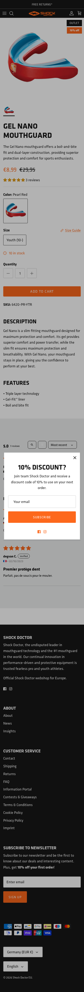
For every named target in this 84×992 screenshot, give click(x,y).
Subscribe (42, 517)
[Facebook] (39, 531)
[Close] (74, 457)
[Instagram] (44, 531)
